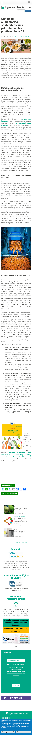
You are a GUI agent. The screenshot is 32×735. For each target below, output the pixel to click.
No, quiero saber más (23, 732)
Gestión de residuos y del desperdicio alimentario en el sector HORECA (21, 531)
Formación (16, 698)
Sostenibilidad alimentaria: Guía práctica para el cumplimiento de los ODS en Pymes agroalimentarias (21, 521)
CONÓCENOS (6, 718)
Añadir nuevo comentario (9, 493)
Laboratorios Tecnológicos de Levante (16, 576)
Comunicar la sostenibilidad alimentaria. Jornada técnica (21, 508)
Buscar (28, 11)
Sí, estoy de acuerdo (8, 732)
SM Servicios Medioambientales (16, 597)
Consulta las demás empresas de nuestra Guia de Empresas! (16, 622)
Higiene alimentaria (22, 36)
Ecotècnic (16, 549)
